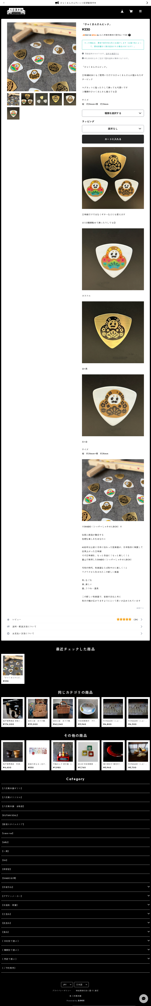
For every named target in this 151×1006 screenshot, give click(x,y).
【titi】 (4, 860)
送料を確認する (112, 54)
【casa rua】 (7, 833)
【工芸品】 (6, 914)
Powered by (72, 1001)
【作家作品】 (7, 887)
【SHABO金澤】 (9, 878)
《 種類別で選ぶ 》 (10, 950)
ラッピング (88, 121)
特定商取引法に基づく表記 (87, 991)
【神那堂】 (6, 869)
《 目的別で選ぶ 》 (10, 941)
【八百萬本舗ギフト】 (12, 788)
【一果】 (5, 851)
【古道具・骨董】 (10, 905)
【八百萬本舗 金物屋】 (13, 806)
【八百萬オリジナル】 (12, 797)
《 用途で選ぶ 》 (9, 959)
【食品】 (5, 932)
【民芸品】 (6, 923)
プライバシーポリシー (61, 991)
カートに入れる (113, 139)
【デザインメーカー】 (12, 896)
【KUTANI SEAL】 (10, 815)
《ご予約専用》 (9, 968)
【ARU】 (5, 842)
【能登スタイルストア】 (13, 824)
